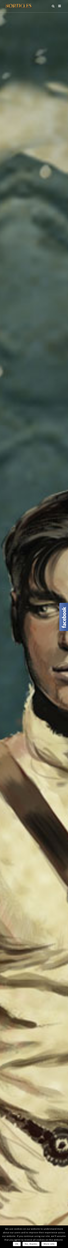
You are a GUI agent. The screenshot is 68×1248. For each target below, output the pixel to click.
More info (49, 1244)
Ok (16, 1244)
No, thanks (31, 1244)
